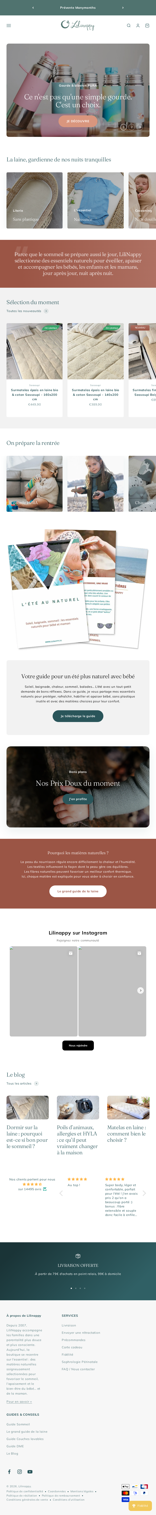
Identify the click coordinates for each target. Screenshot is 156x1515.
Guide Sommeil (18, 1424)
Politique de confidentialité (24, 1491)
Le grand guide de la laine (78, 891)
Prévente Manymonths (78, 8)
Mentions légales (81, 1491)
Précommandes (74, 1340)
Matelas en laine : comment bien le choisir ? (126, 1133)
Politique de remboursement (61, 1495)
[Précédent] (33, 8)
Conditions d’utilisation (69, 1499)
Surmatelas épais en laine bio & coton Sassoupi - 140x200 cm (95, 394)
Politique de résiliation (21, 1495)
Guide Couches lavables (25, 1439)
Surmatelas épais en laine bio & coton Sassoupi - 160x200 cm (34, 394)
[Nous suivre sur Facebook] (9, 1471)
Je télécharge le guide (78, 716)
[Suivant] (123, 8)
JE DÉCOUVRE (78, 121)
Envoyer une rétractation (81, 1333)
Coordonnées (57, 1491)
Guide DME (15, 1446)
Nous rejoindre (78, 1045)
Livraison (69, 1325)
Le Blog (12, 1453)
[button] (62, 1193)
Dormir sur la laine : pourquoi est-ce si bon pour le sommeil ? (27, 1137)
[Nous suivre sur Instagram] (19, 1471)
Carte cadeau (72, 1347)
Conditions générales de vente (27, 1499)
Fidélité (67, 1354)
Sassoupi (34, 385)
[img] (32, 1184)
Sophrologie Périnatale (80, 1362)
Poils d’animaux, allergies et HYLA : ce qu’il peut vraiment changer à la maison (77, 1140)
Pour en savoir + (19, 1401)
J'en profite (78, 799)
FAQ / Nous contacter (78, 1369)
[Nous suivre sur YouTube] (30, 1471)
